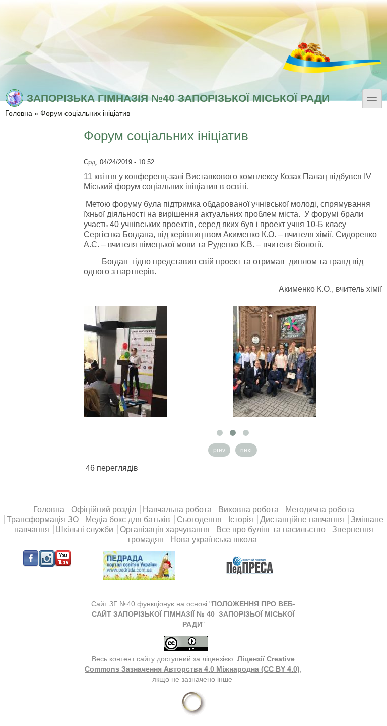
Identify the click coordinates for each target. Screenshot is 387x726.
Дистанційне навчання (302, 519)
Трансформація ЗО (43, 519)
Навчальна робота (177, 509)
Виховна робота (248, 509)
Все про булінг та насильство (271, 529)
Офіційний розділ (103, 509)
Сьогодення (199, 519)
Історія (240, 519)
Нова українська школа (213, 539)
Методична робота (319, 509)
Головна (18, 113)
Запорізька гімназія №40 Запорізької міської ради (178, 98)
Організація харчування (165, 529)
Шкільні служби (84, 529)
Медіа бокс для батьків (127, 519)
